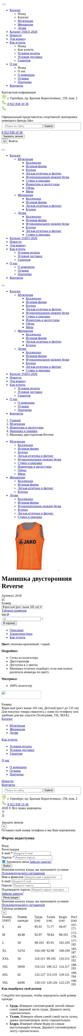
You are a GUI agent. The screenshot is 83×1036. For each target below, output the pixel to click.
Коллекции (33, 162)
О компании (26, 74)
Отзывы (23, 78)
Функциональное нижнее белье (47, 177)
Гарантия (24, 60)
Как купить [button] (17, 249)
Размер (6, 603)
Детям (22, 28)
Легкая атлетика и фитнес (43, 173)
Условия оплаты (29, 53)
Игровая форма (36, 166)
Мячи (29, 191)
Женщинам (25, 24)
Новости (16, 35)
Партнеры (25, 82)
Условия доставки (30, 57)
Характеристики (21, 633)
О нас (14, 64)
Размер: (7, 704)
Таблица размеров (14, 610)
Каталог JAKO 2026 (23, 31)
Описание (17, 630)
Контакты (16, 85)
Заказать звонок (13, 136)
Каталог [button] (15, 155)
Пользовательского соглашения (23, 873)
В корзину (9, 623)
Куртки (31, 170)
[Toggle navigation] (3, 149)
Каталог (15, 10)
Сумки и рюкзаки (38, 180)
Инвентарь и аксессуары (43, 184)
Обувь (30, 188)
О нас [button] (14, 263)
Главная (15, 420)
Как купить (17, 42)
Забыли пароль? (41, 861)
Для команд (18, 39)
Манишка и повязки (23, 431)
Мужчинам (25, 21)
